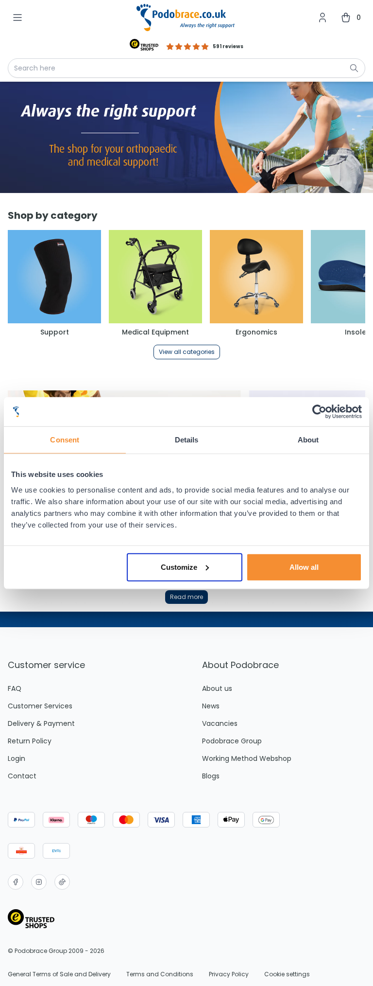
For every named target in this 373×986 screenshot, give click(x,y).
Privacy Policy (229, 974)
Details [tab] (187, 440)
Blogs (211, 776)
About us (217, 688)
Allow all (304, 567)
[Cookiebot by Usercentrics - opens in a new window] (319, 412)
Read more (186, 597)
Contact (22, 776)
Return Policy (29, 741)
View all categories (187, 352)
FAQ (14, 688)
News (211, 706)
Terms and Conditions (159, 974)
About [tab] (308, 440)
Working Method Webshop (246, 758)
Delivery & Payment (41, 723)
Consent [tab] (64, 440)
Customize (179, 567)
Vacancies (219, 723)
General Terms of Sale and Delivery (59, 974)
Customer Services (40, 706)
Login (16, 758)
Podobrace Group (232, 741)
